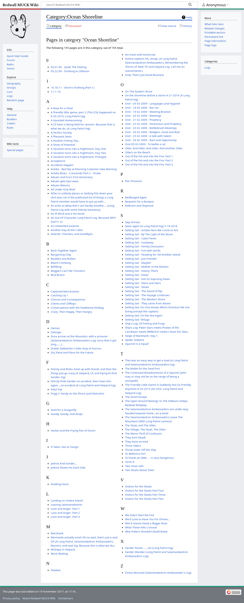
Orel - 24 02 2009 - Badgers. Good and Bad (152, 132)
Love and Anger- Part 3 (65, 516)
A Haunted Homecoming (66, 120)
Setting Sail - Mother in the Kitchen (146, 266)
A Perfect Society (61, 132)
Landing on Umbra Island (67, 500)
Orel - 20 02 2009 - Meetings (143, 115)
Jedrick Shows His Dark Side (68, 467)
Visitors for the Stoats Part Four (144, 490)
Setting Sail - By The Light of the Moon (149, 234)
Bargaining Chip (61, 254)
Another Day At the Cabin (67, 230)
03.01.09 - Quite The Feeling (68, 67)
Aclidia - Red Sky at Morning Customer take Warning (84, 169)
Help (189, 17)
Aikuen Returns (60, 185)
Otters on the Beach (137, 152)
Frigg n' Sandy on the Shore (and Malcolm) (77, 393)
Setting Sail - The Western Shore (145, 299)
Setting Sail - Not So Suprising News (147, 279)
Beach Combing (61, 262)
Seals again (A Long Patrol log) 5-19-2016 (151, 226)
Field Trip (56, 389)
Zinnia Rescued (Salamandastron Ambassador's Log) (158, 572)
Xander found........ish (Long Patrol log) (149, 548)
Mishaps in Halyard (63, 549)
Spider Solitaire (134, 340)
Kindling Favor (60, 484)
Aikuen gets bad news (64, 181)
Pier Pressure (133, 181)
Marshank (57, 533)
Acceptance (58, 161)
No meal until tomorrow (140, 54)
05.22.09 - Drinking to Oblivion (70, 71)
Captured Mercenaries (65, 291)
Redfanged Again (136, 197)
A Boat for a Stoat (62, 108)
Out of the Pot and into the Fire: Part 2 (149, 160)
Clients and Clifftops (63, 303)
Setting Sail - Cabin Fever (140, 238)
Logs (207, 67)
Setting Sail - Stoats (137, 287)
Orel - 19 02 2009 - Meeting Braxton (148, 111)
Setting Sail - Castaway (139, 242)
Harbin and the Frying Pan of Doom (73, 430)
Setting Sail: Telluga (137, 319)
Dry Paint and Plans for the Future (72, 352)
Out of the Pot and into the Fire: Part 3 (149, 164)
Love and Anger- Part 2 (65, 512)
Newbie (56, 570)
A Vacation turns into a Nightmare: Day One (78, 148)
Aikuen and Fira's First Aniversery (72, 177)
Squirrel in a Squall (137, 343)
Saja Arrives (132, 222)
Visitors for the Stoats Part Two (144, 498)
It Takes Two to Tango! (65, 447)
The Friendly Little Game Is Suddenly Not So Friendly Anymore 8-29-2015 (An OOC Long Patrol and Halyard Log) (158, 389)
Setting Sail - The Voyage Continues (147, 295)
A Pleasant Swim (61, 136)
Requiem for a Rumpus (139, 201)
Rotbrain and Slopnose (139, 205)
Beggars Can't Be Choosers (68, 270)
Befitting (56, 266)
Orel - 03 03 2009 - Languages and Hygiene (152, 103)
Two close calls (134, 466)
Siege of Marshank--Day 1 (141, 335)
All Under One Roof (63, 189)
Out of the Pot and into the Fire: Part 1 (149, 156)
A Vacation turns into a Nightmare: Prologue (78, 156)
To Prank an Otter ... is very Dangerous (149, 457)
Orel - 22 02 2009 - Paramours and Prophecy (153, 124)
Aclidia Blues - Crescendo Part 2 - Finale (76, 173)
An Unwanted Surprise (65, 226)
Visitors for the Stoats (138, 486)
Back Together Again (64, 250)
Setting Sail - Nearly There (141, 270)
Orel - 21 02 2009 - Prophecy (143, 119)
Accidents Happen (62, 165)
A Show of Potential (63, 144)
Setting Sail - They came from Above (148, 303)
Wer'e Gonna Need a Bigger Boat (146, 523)
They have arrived (136, 441)
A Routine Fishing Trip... (65, 140)
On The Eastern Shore (138, 91)
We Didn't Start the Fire (139, 515)
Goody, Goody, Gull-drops (67, 414)
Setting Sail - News (136, 275)
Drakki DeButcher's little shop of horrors (76, 348)
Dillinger (56, 332)
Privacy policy (11, 598)
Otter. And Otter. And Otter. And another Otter (154, 148)
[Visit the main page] (20, 26)
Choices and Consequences (68, 299)
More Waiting (59, 553)
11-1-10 (56, 91)
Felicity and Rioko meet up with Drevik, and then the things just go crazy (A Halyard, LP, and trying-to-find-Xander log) (84, 373)
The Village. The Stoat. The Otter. (145, 429)
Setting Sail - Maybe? (138, 262)
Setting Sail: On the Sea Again (143, 315)
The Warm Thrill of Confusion (143, 433)
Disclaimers (65, 598)
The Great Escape (136, 397)
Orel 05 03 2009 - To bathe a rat (145, 144)
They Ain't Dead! (135, 437)
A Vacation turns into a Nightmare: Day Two (78, 153)
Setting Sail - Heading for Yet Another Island (152, 254)
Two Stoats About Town (139, 470)
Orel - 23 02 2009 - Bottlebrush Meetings (151, 128)
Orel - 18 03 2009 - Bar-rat (141, 107)
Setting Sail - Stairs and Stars (143, 283)
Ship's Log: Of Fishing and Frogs (145, 323)
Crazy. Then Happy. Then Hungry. (71, 311)
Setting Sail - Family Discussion (144, 246)
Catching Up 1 (59, 295)
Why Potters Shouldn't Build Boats (146, 531)
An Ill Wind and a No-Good (67, 213)
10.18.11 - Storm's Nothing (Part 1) (72, 87)
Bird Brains (58, 275)
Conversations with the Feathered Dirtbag (77, 307)
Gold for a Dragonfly (63, 410)
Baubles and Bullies (63, 258)
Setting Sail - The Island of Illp (143, 291)
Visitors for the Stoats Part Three (145, 494)
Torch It (129, 462)
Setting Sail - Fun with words (142, 250)
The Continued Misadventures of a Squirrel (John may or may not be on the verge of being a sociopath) (155, 377)
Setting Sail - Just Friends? (141, 258)
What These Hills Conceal (141, 527)
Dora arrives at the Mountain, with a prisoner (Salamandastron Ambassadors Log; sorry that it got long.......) (83, 340)
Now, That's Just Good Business (144, 75)
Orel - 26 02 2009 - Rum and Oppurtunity (151, 140)
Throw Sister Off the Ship (140, 449)
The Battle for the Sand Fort (142, 368)
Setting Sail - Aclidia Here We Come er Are (151, 230)
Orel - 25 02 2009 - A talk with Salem (148, 136)
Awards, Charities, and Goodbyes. (72, 234)
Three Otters (133, 445)
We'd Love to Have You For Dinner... (147, 519)
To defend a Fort (135, 453)
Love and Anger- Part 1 (65, 508)
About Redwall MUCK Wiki (39, 598)
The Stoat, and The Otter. (140, 425)
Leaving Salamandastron (66, 504)
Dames (55, 328)
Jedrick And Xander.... (64, 463)
